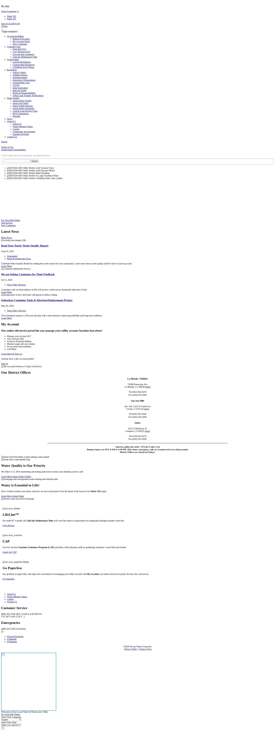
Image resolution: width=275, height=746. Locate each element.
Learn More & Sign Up (11, 354)
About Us (17, 124)
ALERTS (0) (14, 23)
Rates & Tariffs (19, 90)
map (148, 387)
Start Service (7, 223)
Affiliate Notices (20, 75)
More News (6, 237)
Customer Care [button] (13, 46)
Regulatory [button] (12, 70)
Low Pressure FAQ (21, 52)
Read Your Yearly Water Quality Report (24, 245)
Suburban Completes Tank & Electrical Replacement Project (36, 300)
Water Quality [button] (13, 98)
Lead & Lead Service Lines (25, 111)
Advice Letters (19, 72)
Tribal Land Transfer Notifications (28, 95)
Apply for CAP (10, 552)
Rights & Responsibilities (24, 93)
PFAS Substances (21, 113)
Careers (16, 129)
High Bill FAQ (19, 49)
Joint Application (20, 88)
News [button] (9, 119)
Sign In (4, 23)
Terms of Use (145, 649)
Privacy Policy (131, 649)
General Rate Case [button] (21, 82)
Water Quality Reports (23, 106)
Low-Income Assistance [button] (23, 54)
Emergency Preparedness (24, 80)
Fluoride (16, 116)
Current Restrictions (22, 62)
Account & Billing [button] (15, 36)
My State (5, 6)
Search (4, 141)
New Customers (20, 44)
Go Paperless (8, 579)
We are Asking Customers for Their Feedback (28, 274)
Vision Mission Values (23, 126)
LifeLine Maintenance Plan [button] (25, 57)
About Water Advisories (23, 108)
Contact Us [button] (12, 137)
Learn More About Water (12, 496)
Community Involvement (24, 131)
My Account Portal (21, 41)
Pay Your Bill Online (10, 220)
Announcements (20, 77)
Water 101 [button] (11, 19)
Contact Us (12, 602)
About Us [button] (11, 121)
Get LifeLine (8, 525)
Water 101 (11, 16)
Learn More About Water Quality (16, 476)
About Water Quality (22, 101)
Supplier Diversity (21, 134)
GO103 (16, 85)
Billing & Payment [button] (21, 39)
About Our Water (20, 103)
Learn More (6, 266)
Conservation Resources (24, 64)
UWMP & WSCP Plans (23, 67)
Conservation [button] (13, 59)
